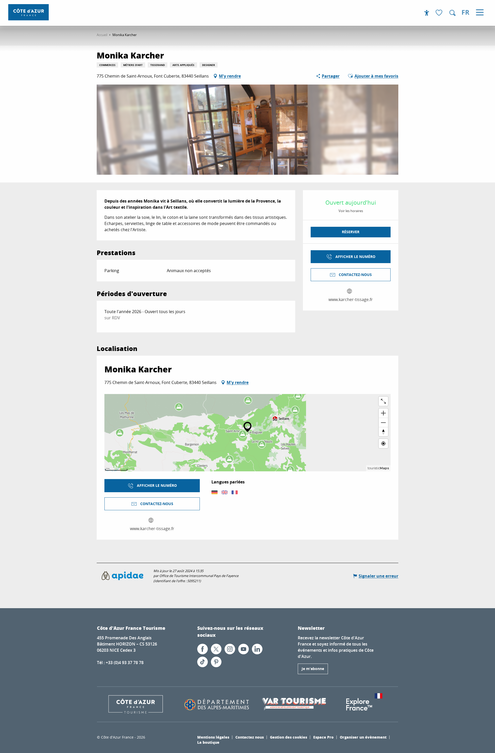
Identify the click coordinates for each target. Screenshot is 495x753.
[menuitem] (28, 12)
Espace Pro (323, 737)
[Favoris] (439, 13)
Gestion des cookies (288, 737)
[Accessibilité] (426, 12)
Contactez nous (249, 737)
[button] (452, 13)
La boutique (208, 742)
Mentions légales (213, 737)
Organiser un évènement (363, 737)
